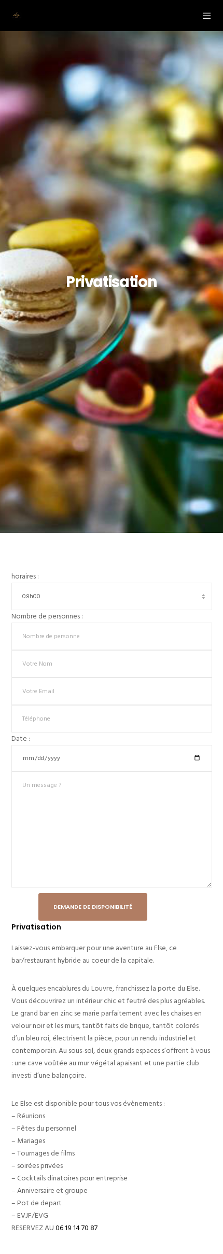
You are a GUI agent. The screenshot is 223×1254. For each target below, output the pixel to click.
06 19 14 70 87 (76, 1228)
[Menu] (203, 15)
